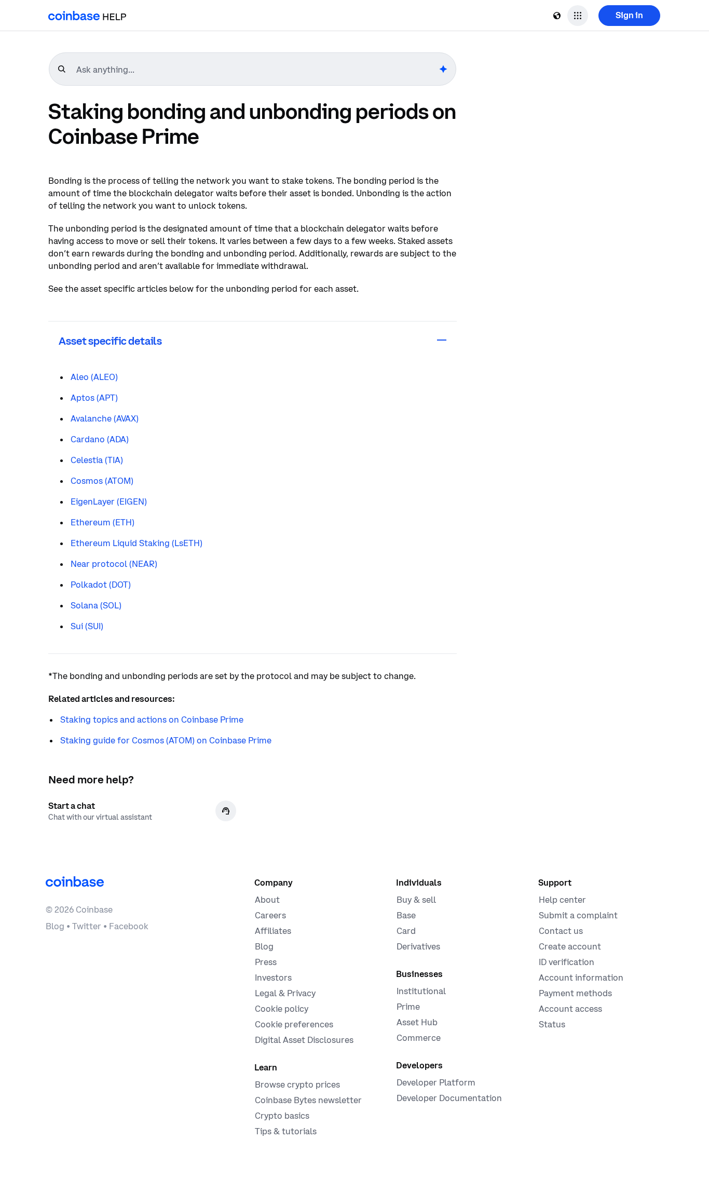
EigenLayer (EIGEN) (109, 501)
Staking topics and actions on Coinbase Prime (151, 719)
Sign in (629, 15)
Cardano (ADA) (100, 439)
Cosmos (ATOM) (102, 481)
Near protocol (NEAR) (114, 564)
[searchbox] (256, 69)
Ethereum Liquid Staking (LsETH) (136, 543)
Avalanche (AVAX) (105, 418)
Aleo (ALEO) (94, 377)
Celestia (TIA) (97, 460)
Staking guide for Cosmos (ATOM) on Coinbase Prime (165, 740)
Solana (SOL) (96, 605)
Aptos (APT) (94, 397)
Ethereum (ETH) (102, 522)
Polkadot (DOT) (101, 584)
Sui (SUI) (87, 626)
